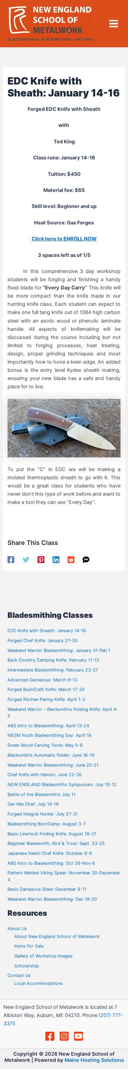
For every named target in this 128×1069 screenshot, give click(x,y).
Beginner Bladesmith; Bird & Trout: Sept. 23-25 (56, 843)
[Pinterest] (41, 559)
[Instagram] (64, 1036)
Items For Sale (28, 946)
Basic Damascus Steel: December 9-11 (47, 889)
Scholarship (26, 965)
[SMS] (86, 559)
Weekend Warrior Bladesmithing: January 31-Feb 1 (59, 650)
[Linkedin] (56, 559)
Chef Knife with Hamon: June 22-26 (45, 774)
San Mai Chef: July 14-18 (33, 804)
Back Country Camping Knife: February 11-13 (53, 660)
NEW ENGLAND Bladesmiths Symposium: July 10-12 (62, 784)
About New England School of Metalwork (57, 936)
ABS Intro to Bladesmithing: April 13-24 (48, 725)
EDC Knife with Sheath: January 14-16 (47, 630)
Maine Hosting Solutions (94, 1060)
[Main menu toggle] (114, 23)
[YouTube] (78, 1036)
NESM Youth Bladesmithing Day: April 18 (49, 735)
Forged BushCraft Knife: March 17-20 (46, 689)
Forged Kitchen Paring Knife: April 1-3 (46, 699)
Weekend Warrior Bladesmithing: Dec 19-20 (52, 899)
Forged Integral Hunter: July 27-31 (43, 814)
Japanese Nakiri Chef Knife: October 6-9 (50, 853)
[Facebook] (11, 559)
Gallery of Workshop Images (43, 956)
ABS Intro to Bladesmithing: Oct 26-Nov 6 (51, 863)
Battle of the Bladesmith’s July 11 (41, 794)
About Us (17, 928)
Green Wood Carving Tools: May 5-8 (45, 745)
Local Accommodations (38, 983)
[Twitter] (26, 559)
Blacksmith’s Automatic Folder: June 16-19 (51, 755)
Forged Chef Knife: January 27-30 (42, 640)
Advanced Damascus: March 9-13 (42, 679)
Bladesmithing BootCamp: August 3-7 (47, 823)
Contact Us (19, 975)
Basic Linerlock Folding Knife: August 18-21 (52, 833)
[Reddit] (71, 559)
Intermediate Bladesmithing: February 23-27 (53, 670)
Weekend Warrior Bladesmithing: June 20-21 (53, 765)
